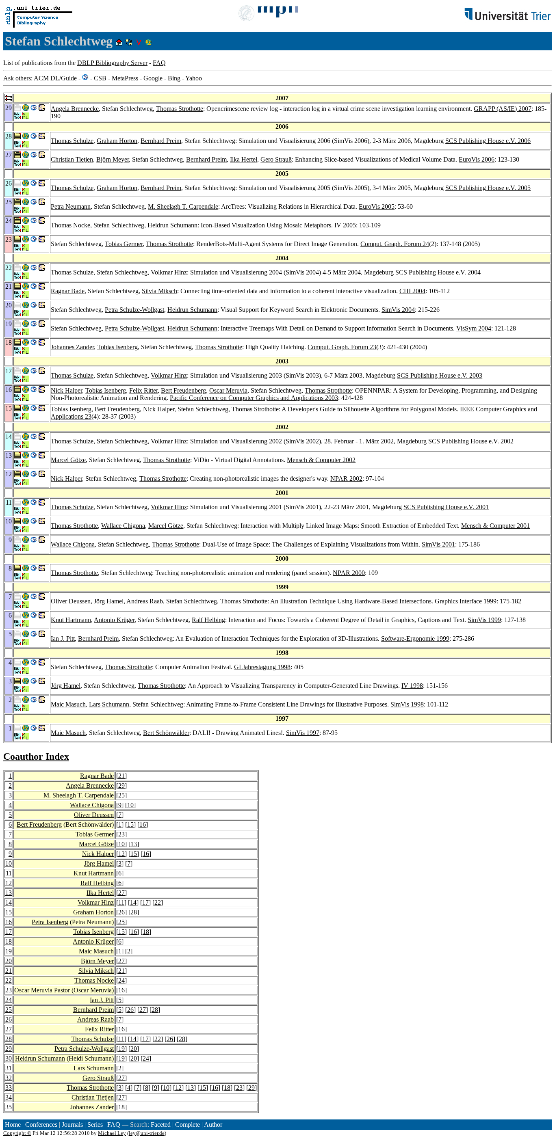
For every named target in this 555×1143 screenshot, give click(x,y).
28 (133, 912)
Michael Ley (112, 1133)
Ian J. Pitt (63, 638)
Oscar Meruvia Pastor (42, 990)
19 (8, 951)
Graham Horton (117, 140)
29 (121, 785)
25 (121, 795)
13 (133, 844)
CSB (100, 78)
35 (8, 1107)
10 (130, 805)
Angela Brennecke (75, 108)
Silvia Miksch (159, 290)
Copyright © (17, 1133)
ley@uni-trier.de (147, 1133)
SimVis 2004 (398, 309)
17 (145, 902)
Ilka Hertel (243, 159)
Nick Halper (66, 390)
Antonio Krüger (114, 619)
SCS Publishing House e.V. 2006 (488, 140)
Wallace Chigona (123, 525)
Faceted (161, 1124)
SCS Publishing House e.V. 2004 (438, 272)
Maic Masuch (68, 704)
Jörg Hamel (109, 601)
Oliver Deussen (71, 601)
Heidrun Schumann (172, 225)
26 (121, 912)
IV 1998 (412, 685)
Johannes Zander (72, 347)
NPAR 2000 (349, 572)
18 (146, 931)
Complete (187, 1124)
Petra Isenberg (50, 921)
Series (95, 1124)
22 (157, 902)
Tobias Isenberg (117, 347)
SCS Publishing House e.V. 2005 (488, 187)
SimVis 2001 (438, 544)
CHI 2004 (412, 290)
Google (153, 78)
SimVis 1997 (302, 732)
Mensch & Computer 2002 (321, 459)
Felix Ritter (143, 390)
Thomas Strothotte (179, 108)
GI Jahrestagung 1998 (262, 666)
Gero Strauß (276, 159)
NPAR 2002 (346, 478)
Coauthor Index (36, 756)
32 (8, 1077)
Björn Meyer (112, 159)
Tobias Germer (124, 243)
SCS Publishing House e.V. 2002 (471, 441)
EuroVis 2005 (377, 206)
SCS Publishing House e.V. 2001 (446, 506)
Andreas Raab (144, 601)
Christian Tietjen (72, 159)
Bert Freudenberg (183, 390)
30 (8, 1058)
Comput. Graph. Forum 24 (394, 243)
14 (8, 902)
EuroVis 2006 (476, 159)
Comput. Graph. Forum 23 (342, 347)
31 (8, 1068)
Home (13, 1124)
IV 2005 (345, 225)
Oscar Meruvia (228, 390)
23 (121, 834)
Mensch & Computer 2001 (495, 525)
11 (9, 873)
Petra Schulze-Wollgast (134, 309)
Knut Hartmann (71, 619)
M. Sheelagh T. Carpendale (183, 206)
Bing (174, 78)
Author (213, 1124)
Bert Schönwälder (166, 732)
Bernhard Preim (161, 140)
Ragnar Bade (68, 290)
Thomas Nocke (70, 225)
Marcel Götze (68, 459)
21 (121, 775)
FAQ (159, 62)
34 (8, 1097)
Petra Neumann (71, 206)
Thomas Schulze (72, 140)
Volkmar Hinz (169, 272)
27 (121, 892)
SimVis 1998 (407, 704)
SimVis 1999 (484, 619)
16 (142, 824)
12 (121, 853)
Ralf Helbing (208, 619)
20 (8, 960)
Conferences (41, 1124)
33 (8, 1087)
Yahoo (193, 78)
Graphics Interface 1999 (465, 601)
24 (121, 980)
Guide (69, 78)
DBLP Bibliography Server (112, 62)
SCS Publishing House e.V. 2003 (439, 375)
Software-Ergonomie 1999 (415, 638)
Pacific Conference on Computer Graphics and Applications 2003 (254, 397)
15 (130, 824)
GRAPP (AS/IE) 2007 (502, 108)
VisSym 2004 (473, 328)
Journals (72, 1124)
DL (54, 78)
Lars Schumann (109, 704)
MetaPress (125, 78)
